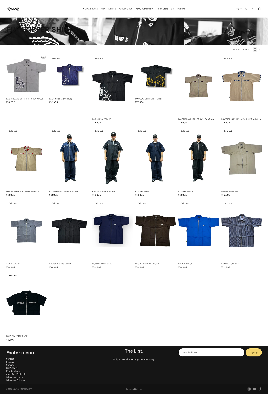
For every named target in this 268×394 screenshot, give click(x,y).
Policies (10, 362)
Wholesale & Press (15, 380)
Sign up (253, 352)
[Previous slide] (11, 75)
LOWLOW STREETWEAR (22, 389)
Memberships (13, 371)
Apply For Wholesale (16, 374)
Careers (10, 365)
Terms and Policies (134, 389)
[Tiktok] (260, 389)
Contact (10, 359)
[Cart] (259, 8)
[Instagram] (249, 389)
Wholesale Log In (14, 377)
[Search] (246, 8)
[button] (246, 49)
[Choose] (42, 91)
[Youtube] (254, 389)
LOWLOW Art (12, 368)
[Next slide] (42, 75)
